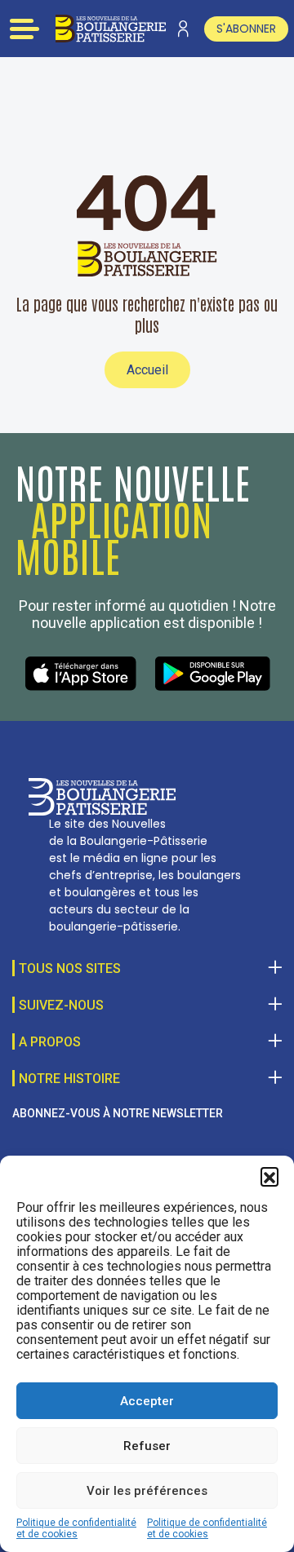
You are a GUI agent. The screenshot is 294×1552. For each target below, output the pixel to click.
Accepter (147, 1401)
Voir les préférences (147, 1490)
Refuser (147, 1446)
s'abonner (246, 28)
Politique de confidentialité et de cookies (76, 1528)
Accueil (147, 370)
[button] (269, 1176)
